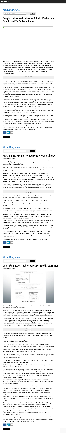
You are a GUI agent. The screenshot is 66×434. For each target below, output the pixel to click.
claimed (5, 186)
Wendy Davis (7, 158)
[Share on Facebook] (4, 132)
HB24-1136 (11, 318)
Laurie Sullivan (8, 24)
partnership (48, 83)
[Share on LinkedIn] (8, 132)
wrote (10, 348)
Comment (6, 137)
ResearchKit (34, 117)
